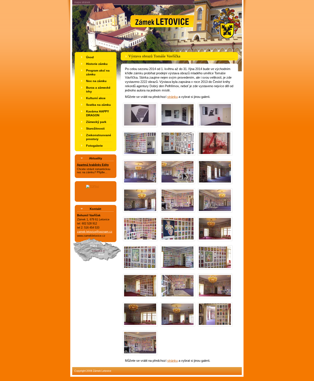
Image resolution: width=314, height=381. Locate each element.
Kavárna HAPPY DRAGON (97, 113)
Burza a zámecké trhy (98, 89)
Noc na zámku (96, 81)
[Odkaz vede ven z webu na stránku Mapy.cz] (95, 263)
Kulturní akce (96, 98)
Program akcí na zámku (98, 72)
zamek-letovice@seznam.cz (94, 231)
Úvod (90, 57)
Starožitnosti (95, 128)
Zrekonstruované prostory (98, 137)
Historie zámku (97, 64)
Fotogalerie (94, 145)
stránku (172, 97)
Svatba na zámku (98, 104)
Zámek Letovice (157, 8)
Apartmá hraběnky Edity (93, 164)
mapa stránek (82, 2)
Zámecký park (96, 122)
